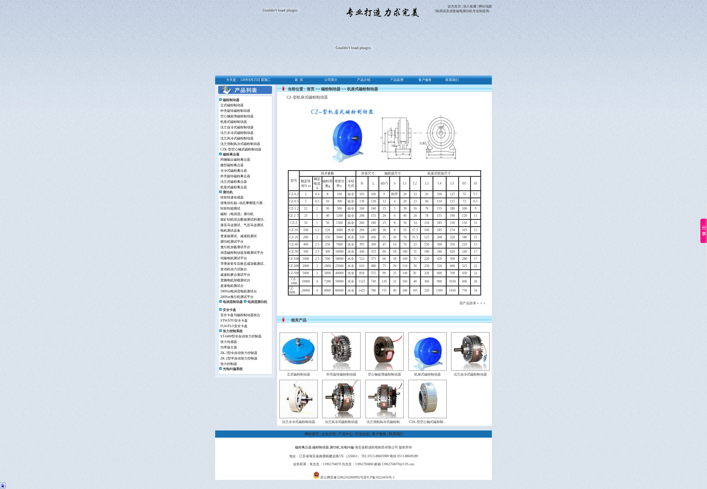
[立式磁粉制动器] (298, 370)
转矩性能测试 (230, 208)
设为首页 (454, 6)
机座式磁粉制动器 (233, 122)
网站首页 (312, 434)
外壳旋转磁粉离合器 (235, 176)
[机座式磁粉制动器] (427, 370)
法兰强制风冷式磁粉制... (384, 422)
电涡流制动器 (233, 302)
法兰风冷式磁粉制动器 (237, 138)
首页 (311, 89)
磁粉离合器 (231, 154)
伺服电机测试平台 (233, 258)
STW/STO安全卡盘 (234, 321)
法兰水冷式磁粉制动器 (237, 133)
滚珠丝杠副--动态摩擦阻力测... (242, 203)
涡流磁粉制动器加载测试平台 (241, 253)
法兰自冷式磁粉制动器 (237, 127)
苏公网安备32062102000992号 (341, 477)
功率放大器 (228, 347)
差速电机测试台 (232, 286)
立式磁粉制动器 (232, 105)
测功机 (228, 192)
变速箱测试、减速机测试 (238, 236)
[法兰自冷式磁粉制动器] (470, 370)
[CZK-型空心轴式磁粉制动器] (427, 417)
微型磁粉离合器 (232, 165)
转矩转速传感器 (232, 197)
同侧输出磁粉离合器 (235, 160)
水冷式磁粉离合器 (233, 171)
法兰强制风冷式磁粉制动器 (240, 144)
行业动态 (362, 434)
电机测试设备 (230, 230)
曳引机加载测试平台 (235, 247)
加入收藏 (469, 6)
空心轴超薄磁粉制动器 (237, 116)
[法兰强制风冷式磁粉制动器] (384, 417)
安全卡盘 (229, 310)
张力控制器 (228, 364)
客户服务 (379, 434)
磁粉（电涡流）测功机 (237, 214)
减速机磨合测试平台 (235, 275)
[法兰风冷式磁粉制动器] (341, 417)
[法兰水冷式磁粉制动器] (298, 417)
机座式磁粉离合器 (233, 187)
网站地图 (485, 6)
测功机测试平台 (232, 242)
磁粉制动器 (231, 100)
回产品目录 (468, 303)
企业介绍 (328, 434)
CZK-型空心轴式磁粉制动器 (240, 149)
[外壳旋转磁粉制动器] (341, 370)
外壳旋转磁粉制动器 (235, 111)
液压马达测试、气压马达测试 (241, 225)
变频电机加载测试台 (235, 280)
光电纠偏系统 (233, 369)
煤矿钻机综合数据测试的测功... (243, 219)
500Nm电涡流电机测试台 (238, 291)
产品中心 (345, 434)
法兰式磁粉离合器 (233, 182)
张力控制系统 (233, 331)
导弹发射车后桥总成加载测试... (243, 264)
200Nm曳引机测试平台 (237, 297)
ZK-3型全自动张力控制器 (238, 353)
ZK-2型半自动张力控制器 (238, 358)
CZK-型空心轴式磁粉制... (427, 422)
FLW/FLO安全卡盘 (233, 326)
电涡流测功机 (257, 302)
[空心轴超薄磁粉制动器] (384, 370)
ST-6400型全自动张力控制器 (241, 336)
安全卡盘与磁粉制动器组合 (240, 315)
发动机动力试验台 (233, 269)
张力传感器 (228, 342)
